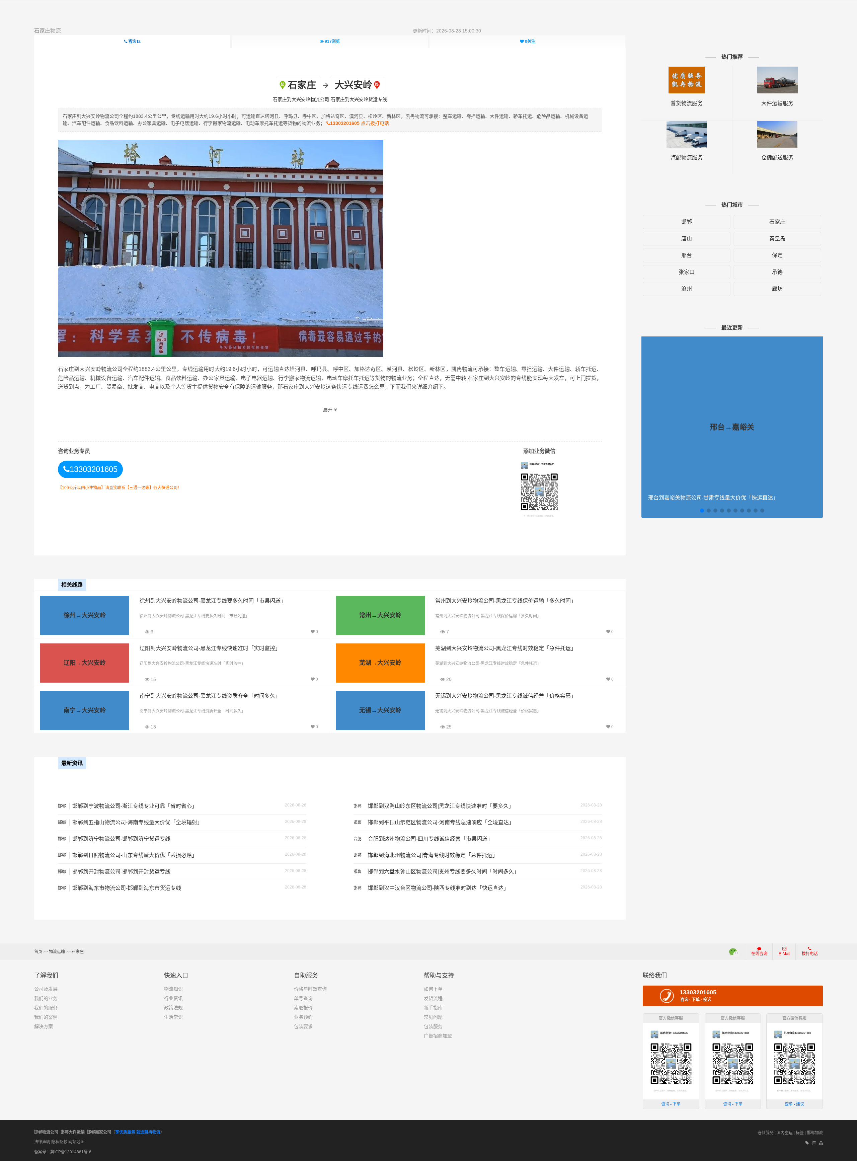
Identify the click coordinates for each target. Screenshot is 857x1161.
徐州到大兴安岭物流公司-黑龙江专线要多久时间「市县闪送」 (213, 601)
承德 (777, 272)
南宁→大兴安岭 (85, 710)
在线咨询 (759, 953)
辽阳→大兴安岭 (85, 663)
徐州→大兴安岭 (85, 615)
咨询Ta (134, 41)
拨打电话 (810, 953)
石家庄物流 (47, 30)
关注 (530, 41)
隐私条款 (59, 1142)
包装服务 (433, 1026)
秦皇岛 (777, 238)
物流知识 (173, 989)
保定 (777, 255)
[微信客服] (734, 951)
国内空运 (785, 1133)
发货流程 (433, 998)
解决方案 (43, 1026)
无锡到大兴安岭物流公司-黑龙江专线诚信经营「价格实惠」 (505, 696)
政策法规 (173, 1007)
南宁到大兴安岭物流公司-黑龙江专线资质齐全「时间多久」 (210, 696)
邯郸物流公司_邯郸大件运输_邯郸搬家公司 (72, 1132)
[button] (702, 511)
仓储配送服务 (777, 157)
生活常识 (173, 1017)
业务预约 (303, 1017)
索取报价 (303, 1007)
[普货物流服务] (687, 70)
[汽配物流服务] (687, 124)
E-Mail (784, 953)
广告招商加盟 (438, 1035)
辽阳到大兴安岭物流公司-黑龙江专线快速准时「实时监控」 (210, 648)
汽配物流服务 (687, 157)
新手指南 (433, 1007)
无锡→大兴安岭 (380, 710)
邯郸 (686, 222)
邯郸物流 (815, 1133)
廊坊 (777, 289)
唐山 (686, 238)
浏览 (332, 41)
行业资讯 (173, 998)
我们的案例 (46, 1017)
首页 (38, 951)
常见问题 (433, 1017)
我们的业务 (46, 998)
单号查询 (303, 998)
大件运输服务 (777, 103)
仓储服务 (766, 1133)
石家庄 (777, 222)
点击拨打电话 (359, 123)
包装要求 (303, 1026)
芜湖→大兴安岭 (380, 663)
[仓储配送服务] (777, 124)
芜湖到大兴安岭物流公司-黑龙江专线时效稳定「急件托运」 (505, 648)
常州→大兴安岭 (380, 615)
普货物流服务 (687, 103)
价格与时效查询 (310, 989)
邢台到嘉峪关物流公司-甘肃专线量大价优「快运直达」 (713, 497)
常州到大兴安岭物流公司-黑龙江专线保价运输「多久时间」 (505, 601)
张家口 (687, 272)
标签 (800, 1133)
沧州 (686, 289)
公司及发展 (46, 989)
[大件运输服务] (777, 70)
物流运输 (57, 951)
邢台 (686, 255)
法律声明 (42, 1142)
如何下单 (433, 989)
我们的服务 (46, 1007)
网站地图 (76, 1142)
